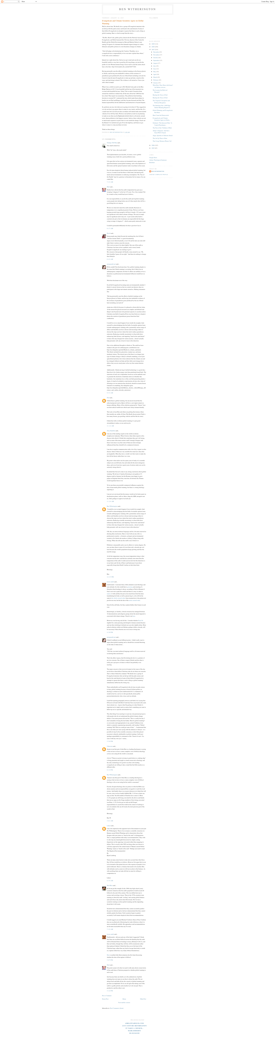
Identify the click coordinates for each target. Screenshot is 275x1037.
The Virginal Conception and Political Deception (161, 102)
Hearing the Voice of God (160, 95)
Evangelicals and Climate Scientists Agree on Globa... (161, 119)
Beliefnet (152, 162)
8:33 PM (110, 770)
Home (124, 999)
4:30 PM (110, 632)
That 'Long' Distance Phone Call (162, 141)
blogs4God (134, 1033)
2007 (153, 49)
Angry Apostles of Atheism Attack (163, 135)
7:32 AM (110, 929)
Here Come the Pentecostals (161, 115)
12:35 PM (110, 577)
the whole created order (118, 598)
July (154, 66)
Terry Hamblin (111, 431)
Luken (109, 826)
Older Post (143, 999)
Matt (108, 187)
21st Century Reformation (134, 1026)
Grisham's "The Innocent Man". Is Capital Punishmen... (162, 124)
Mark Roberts (134, 1031)
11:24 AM (110, 501)
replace (109, 594)
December (156, 52)
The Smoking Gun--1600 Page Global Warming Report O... (161, 106)
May (154, 72)
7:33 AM (110, 182)
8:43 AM (110, 259)
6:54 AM (110, 881)
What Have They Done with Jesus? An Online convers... (163, 86)
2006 (153, 145)
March (155, 77)
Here (108, 955)
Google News (153, 157)
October (155, 58)
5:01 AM (110, 821)
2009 (153, 44)
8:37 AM (110, 228)
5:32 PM (110, 991)
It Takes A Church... (134, 1028)
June (154, 69)
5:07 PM (110, 960)
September (156, 60)
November (156, 55)
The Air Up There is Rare (160, 138)
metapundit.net (111, 264)
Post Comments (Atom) (116, 1008)
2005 (153, 148)
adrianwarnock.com (134, 1023)
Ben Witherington (137, 9)
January (155, 83)
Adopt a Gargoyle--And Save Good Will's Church (161, 132)
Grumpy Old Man (112, 143)
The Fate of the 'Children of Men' (162, 128)
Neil (108, 398)
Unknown (110, 746)
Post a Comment (107, 996)
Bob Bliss (110, 885)
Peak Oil (140, 620)
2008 (153, 47)
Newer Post (105, 999)
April (155, 74)
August (155, 63)
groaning (130, 587)
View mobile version (124, 1002)
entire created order (134, 600)
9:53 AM (110, 393)
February (156, 80)
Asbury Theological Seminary (158, 160)
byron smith (110, 582)
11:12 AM (110, 426)
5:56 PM (110, 741)
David (108, 233)
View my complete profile (158, 174)
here (134, 616)
